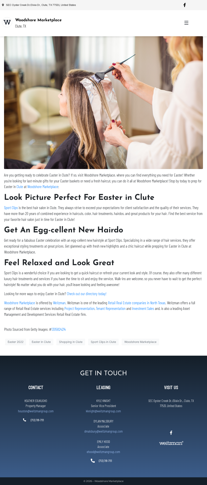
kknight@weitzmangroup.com (103, 411)
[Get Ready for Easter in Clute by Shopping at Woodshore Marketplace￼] (103, 102)
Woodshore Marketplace (38, 20)
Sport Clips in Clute (103, 342)
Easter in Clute (41, 342)
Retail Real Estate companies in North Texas (136, 302)
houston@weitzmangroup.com (36, 411)
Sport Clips (11, 207)
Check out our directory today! (86, 293)
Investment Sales (143, 308)
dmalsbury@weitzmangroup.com (103, 431)
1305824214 (58, 329)
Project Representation (79, 308)
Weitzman (59, 302)
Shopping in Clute (70, 342)
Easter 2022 (15, 342)
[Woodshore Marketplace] (7, 22)
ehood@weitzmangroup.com (103, 452)
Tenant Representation (111, 308)
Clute (20, 186)
